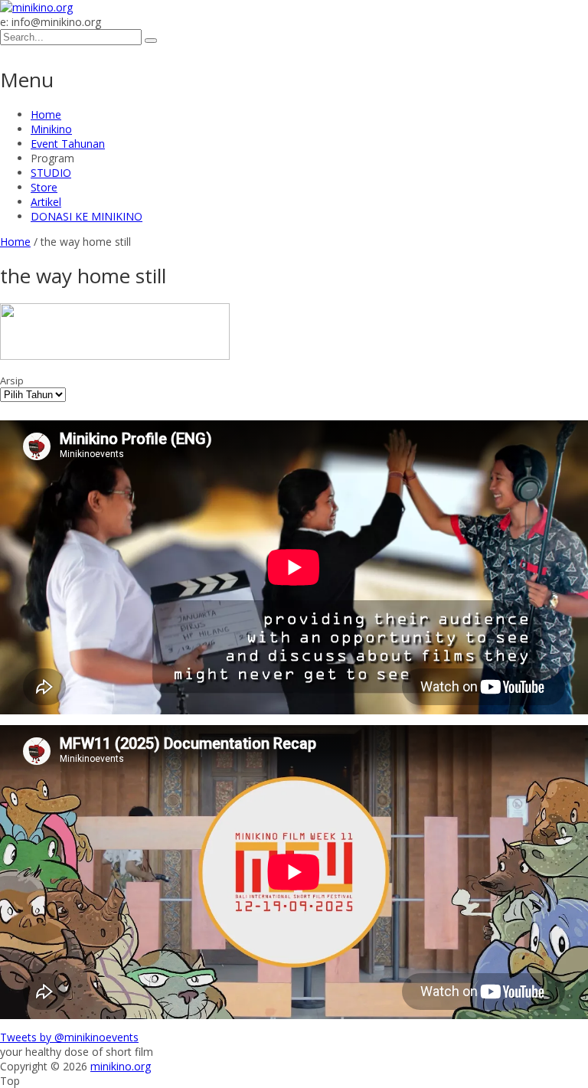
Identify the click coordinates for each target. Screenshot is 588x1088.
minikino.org (120, 1066)
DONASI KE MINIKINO (86, 216)
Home (46, 114)
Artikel (46, 201)
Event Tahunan (68, 143)
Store (44, 187)
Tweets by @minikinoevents (69, 1037)
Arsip (12, 380)
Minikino (51, 129)
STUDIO (51, 172)
